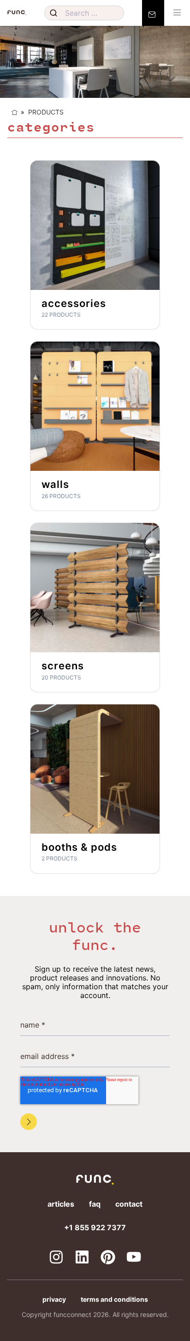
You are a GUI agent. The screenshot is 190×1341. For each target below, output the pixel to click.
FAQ (95, 1204)
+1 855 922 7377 (95, 1227)
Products (46, 112)
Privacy (54, 1299)
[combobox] (84, 13)
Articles (61, 1204)
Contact (128, 1204)
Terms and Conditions (114, 1299)
